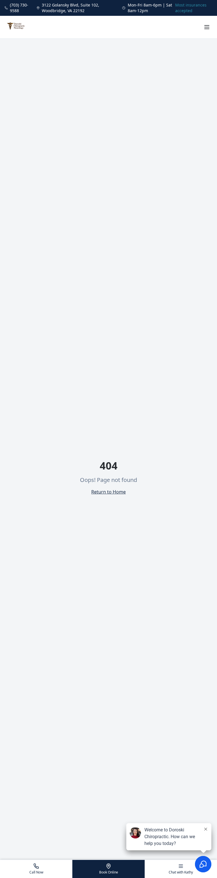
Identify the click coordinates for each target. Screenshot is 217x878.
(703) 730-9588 (19, 7)
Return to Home (108, 492)
